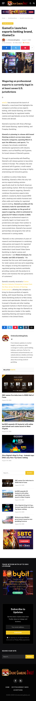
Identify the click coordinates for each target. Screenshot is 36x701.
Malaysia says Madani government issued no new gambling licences (23, 519)
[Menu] (3, 3)
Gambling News (8, 23)
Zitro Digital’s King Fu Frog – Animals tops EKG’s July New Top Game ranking (24, 507)
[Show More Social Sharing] (32, 48)
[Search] (34, 3)
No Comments (8, 42)
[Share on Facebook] (6, 48)
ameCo (4, 103)
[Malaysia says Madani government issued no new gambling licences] (7, 520)
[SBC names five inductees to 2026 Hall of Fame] (18, 384)
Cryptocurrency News (20, 687)
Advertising (18, 690)
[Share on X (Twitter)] (15, 48)
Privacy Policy (19, 640)
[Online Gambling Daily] (18, 3)
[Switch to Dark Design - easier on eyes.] (30, 3)
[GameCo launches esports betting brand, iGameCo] (18, 62)
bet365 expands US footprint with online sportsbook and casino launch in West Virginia (17, 426)
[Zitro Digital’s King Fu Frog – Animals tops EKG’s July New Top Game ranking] (18, 444)
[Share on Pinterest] (25, 48)
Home (8, 687)
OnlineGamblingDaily (14, 40)
